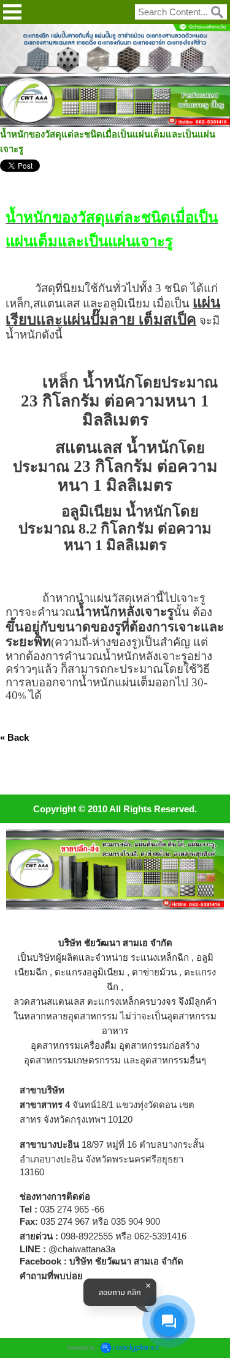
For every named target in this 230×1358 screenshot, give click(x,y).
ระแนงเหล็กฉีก (160, 957)
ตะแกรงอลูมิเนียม (90, 972)
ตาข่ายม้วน (154, 972)
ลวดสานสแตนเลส (49, 1001)
